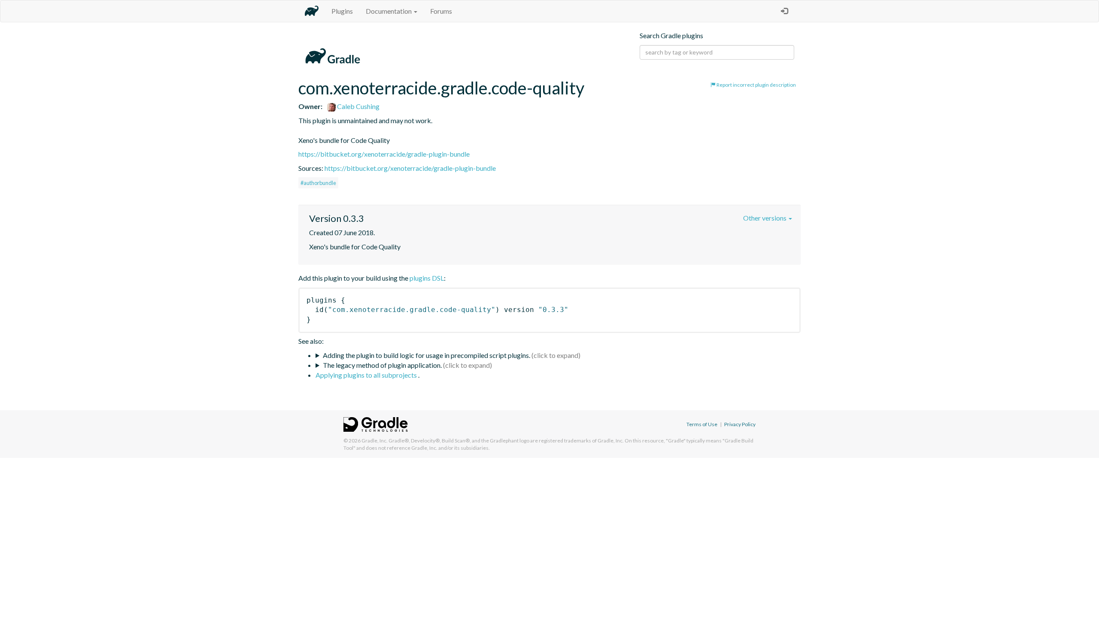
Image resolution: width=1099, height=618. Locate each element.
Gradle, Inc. (374, 440)
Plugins (342, 11)
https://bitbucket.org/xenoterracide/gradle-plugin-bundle (384, 154)
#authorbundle (318, 182)
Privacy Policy (740, 424)
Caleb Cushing (357, 106)
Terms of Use (701, 424)
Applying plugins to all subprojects (367, 375)
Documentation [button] (389, 11)
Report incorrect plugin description (756, 85)
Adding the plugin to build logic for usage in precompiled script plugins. (426, 355)
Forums (441, 11)
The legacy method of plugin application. (382, 365)
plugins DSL (427, 278)
